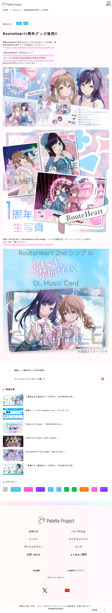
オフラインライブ (28, 489)
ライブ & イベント (78, 539)
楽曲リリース (103, 489)
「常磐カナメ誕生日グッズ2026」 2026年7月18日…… (51, 465)
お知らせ (19, 23)
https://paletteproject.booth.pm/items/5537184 (29, 55)
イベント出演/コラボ (15, 489)
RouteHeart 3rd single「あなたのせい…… (46, 452)
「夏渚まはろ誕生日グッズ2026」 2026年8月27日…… (51, 397)
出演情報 (94, 489)
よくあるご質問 (78, 554)
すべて (5, 489)
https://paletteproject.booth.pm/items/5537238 (29, 61)
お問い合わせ (34, 554)
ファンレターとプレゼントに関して (29, 379)
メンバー (33, 539)
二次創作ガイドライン (75, 570)
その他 (66, 489)
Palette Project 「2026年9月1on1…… (45, 424)
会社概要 (36, 570)
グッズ (25, 23)
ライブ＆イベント (84, 489)
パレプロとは (78, 531)
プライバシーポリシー (56, 577)
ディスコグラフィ (33, 546)
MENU (108, 5)
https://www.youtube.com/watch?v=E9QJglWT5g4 (30, 48)
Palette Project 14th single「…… (43, 438)
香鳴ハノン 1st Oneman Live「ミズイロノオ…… (49, 410)
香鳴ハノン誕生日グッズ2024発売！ (30, 370)
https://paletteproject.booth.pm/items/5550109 (29, 245)
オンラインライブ (40, 489)
